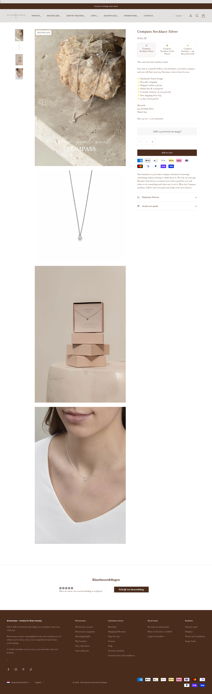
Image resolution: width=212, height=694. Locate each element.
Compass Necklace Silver (146, 49)
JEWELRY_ (36, 16)
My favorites (81, 641)
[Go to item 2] (19, 47)
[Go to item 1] (19, 35)
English (179, 16)
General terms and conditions (121, 655)
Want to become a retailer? (160, 631)
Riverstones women (84, 627)
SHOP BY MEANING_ (76, 16)
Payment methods (116, 650)
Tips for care (114, 636)
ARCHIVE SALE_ (111, 16)
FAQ (110, 646)
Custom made (191, 627)
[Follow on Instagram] (15, 669)
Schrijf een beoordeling (131, 589)
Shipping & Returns (117, 631)
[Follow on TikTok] (30, 669)
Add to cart (167, 152)
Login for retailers (156, 636)
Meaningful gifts (82, 636)
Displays (189, 631)
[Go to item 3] (19, 60)
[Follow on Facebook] (8, 669)
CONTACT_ (149, 16)
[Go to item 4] (19, 74)
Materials (112, 627)
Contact (111, 641)
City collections (82, 646)
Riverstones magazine (85, 631)
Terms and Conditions (195, 636)
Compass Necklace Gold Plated (167, 51)
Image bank (190, 641)
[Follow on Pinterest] (23, 669)
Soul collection (82, 650)
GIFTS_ (94, 16)
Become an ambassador (158, 627)
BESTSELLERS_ (54, 16)
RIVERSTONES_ (131, 16)
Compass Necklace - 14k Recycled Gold (187, 51)
